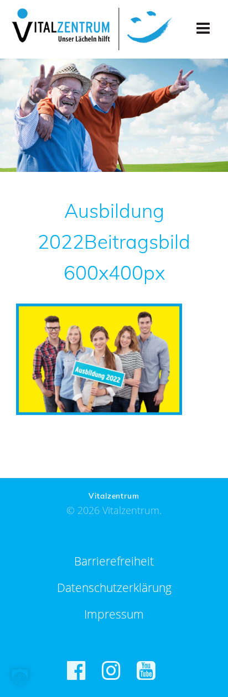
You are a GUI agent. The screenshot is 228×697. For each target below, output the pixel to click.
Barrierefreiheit (114, 561)
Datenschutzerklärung (114, 587)
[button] (20, 677)
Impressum (114, 614)
